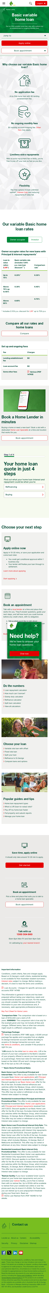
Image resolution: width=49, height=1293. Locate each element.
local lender (17, 609)
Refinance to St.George (14, 758)
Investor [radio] (35, 239)
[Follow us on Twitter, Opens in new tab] (9, 1253)
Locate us (6, 1238)
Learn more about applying (14, 571)
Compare (24, 333)
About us (14, 1238)
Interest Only (22, 192)
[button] (24, 646)
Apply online (24, 43)
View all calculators (12, 706)
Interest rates (7, 981)
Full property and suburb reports (18, 813)
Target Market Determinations (12, 1278)
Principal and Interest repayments (19, 1106)
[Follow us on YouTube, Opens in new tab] (21, 1253)
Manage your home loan (14, 816)
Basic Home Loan (28, 1082)
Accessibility (35, 1238)
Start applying (9, 578)
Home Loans (10, 9)
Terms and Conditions (24, 1275)
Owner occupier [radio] (17, 239)
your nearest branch (31, 943)
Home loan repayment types (16, 803)
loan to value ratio (30, 1051)
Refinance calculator (13, 700)
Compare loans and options (16, 761)
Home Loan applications (24, 1077)
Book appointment (24, 438)
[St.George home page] (12, 3)
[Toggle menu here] (4, 3)
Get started (24, 865)
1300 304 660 (24, 934)
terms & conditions (12, 1045)
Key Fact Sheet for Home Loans (14, 1011)
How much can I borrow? (15, 693)
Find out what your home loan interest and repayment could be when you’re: (24, 480)
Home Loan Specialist (19, 430)
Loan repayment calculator (16, 690)
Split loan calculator (13, 703)
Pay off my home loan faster (16, 810)
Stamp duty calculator (14, 697)
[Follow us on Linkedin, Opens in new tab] (15, 1253)
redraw (17, 1181)
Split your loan (10, 755)
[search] (31, 3)
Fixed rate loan (11, 752)
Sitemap (33, 1243)
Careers (23, 1238)
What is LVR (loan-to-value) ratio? (18, 807)
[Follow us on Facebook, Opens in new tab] (4, 1253)
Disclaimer (24, 1243)
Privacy (14, 1243)
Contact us (20, 1224)
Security (5, 1243)
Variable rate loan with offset (16, 748)
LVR (5, 267)
